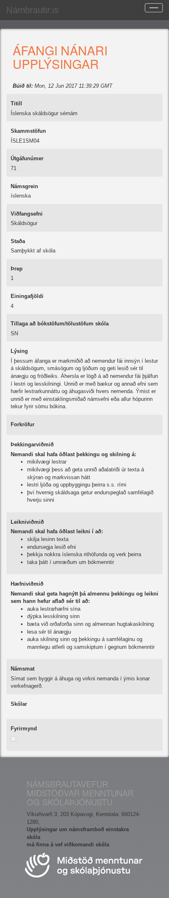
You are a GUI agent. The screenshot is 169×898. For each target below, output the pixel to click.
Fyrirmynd (24, 728)
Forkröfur (22, 424)
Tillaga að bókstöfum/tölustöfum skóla (60, 324)
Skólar (19, 704)
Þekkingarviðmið (32, 444)
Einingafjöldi (27, 296)
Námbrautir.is (32, 10)
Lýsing (19, 351)
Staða (18, 241)
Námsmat (22, 669)
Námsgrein (24, 186)
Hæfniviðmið (27, 584)
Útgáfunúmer (27, 158)
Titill (16, 103)
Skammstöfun (28, 131)
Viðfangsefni (27, 214)
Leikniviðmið (27, 522)
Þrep (17, 269)
